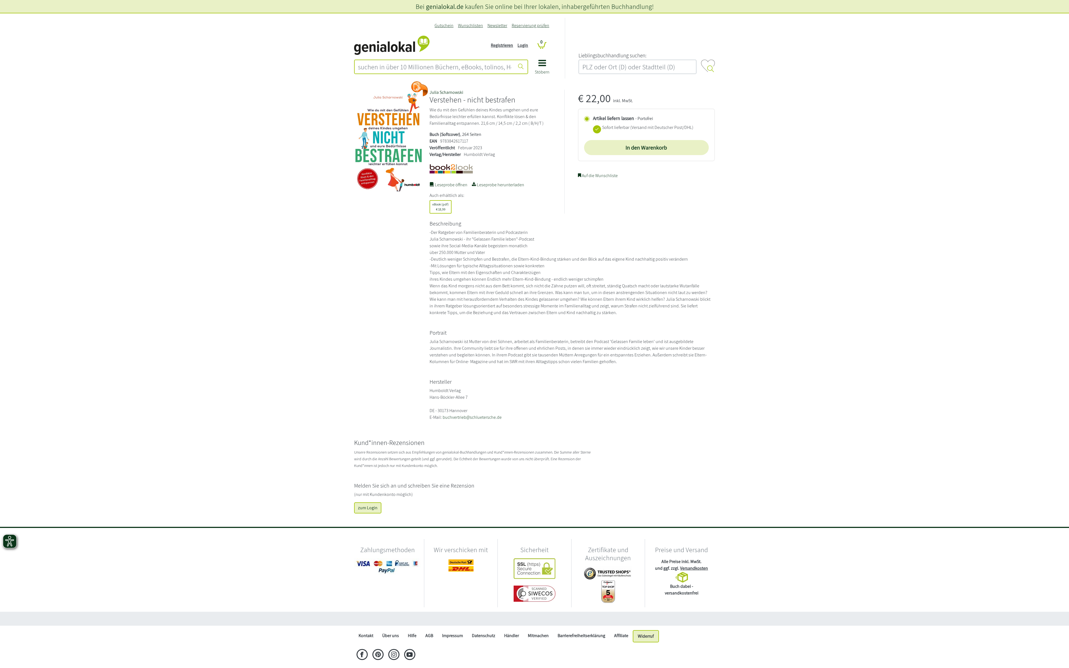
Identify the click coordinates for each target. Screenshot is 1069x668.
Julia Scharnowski (446, 92)
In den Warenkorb (646, 147)
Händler (511, 635)
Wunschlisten (470, 25)
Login (523, 45)
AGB (429, 635)
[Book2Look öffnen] (419, 88)
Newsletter (497, 25)
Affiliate (621, 635)
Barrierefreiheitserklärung (581, 635)
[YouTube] (410, 655)
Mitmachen (538, 635)
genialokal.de (445, 6)
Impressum (452, 635)
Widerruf (646, 636)
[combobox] (434, 67)
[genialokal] (392, 45)
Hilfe (412, 635)
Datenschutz (483, 635)
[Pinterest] (378, 655)
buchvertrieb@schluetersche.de (472, 417)
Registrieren (502, 45)
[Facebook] (362, 655)
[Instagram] (394, 655)
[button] (542, 68)
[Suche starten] (521, 67)
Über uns (390, 635)
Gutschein (444, 25)
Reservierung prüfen (530, 25)
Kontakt (366, 635)
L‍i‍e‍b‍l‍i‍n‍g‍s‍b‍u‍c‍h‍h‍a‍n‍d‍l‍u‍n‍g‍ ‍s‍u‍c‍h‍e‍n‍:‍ (612, 55)
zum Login (367, 508)
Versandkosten (694, 568)
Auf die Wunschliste (599, 175)
